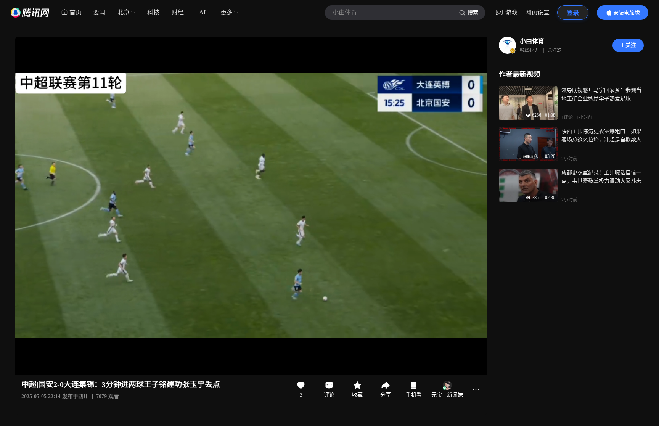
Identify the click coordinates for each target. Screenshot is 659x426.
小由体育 (532, 41)
